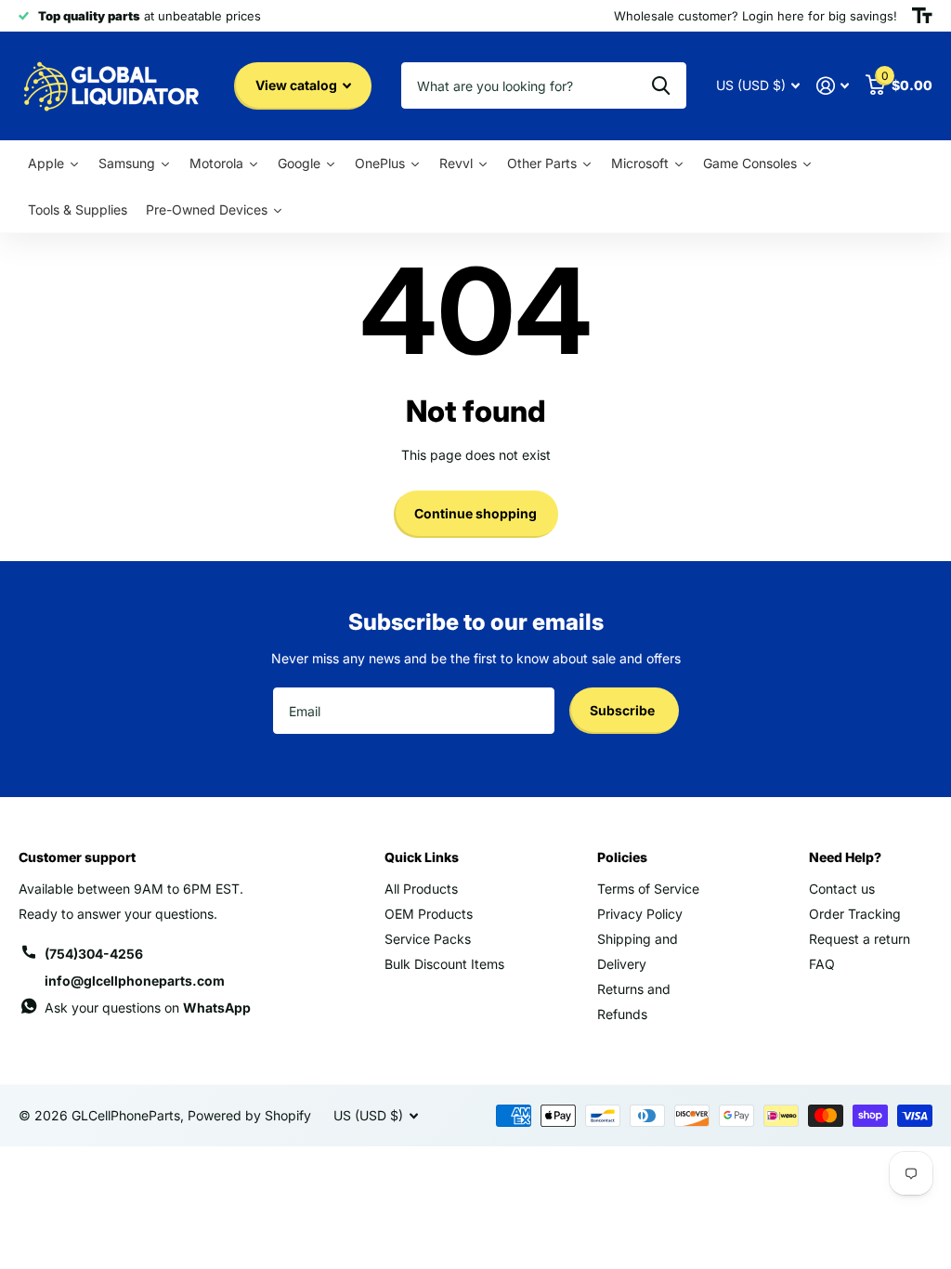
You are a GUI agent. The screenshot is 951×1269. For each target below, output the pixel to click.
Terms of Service (648, 888)
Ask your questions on (148, 1007)
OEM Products (428, 914)
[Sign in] (832, 86)
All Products (421, 888)
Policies (622, 857)
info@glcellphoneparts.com (135, 980)
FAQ (822, 964)
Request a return (859, 939)
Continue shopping (475, 513)
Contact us (842, 888)
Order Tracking (855, 914)
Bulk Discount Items (444, 964)
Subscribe (624, 710)
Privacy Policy (640, 914)
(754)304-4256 (94, 954)
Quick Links (421, 857)
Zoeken (660, 85)
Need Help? (845, 857)
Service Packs (427, 939)
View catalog (297, 85)
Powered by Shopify (249, 1115)
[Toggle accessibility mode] (922, 16)
